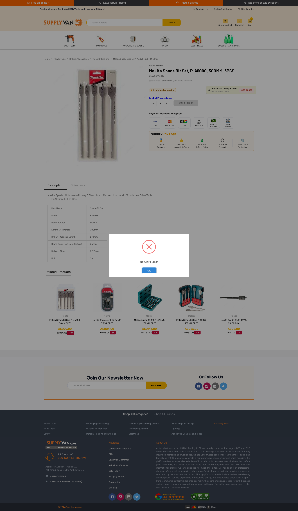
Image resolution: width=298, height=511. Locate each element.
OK (149, 270)
